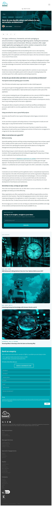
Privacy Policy (10, 400)
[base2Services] (6, 418)
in (3, 34)
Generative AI (4, 456)
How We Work (4, 482)
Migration (4, 453)
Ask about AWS (5, 471)
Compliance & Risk (5, 445)
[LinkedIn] (3, 422)
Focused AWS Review (6, 435)
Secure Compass (5, 434)
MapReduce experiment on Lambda (26, 158)
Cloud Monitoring (5, 464)
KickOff (3, 432)
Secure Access (4, 469)
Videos (3, 487)
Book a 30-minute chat (23, 366)
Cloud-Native (19, 17)
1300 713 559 (26, 9)
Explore (3, 485)
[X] (5, 422)
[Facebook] (7, 422)
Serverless (11, 17)
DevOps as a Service (6, 446)
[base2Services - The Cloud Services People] (5, 5)
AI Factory (4, 454)
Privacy (19, 503)
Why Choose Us (5, 483)
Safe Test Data (4, 467)
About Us (3, 479)
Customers (4, 480)
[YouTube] (10, 422)
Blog (3, 486)
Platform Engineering (6, 443)
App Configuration (5, 468)
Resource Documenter (6, 472)
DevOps (4, 17)
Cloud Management (5, 442)
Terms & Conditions (12, 503)
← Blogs (3, 14)
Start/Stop (4, 465)
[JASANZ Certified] (3, 497)
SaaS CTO (4, 457)
